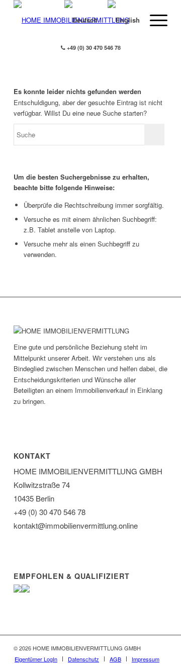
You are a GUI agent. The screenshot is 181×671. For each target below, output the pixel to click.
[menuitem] (36, 658)
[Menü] (153, 20)
